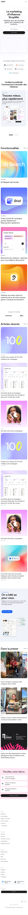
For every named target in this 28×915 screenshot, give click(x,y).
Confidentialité (4, 841)
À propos (3, 834)
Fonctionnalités (4, 816)
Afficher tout (26, 148)
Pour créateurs (14, 29)
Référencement (4, 851)
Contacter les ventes (5, 838)
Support (2, 854)
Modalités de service (5, 843)
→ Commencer (4, 825)
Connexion (3, 823)
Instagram (3, 869)
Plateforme (3, 813)
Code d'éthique (4, 861)
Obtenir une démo (14, 795)
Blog (2, 856)
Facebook (3, 872)
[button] (26, 1)
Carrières (3, 836)
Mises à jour (3, 859)
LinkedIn (2, 874)
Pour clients (14, 32)
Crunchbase (3, 876)
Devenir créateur (7, 611)
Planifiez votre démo (5, 818)
